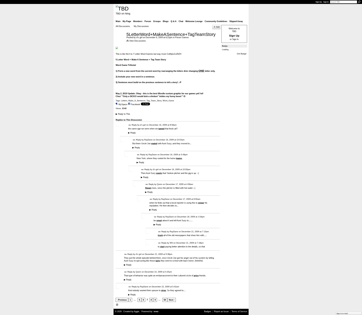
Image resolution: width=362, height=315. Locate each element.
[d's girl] (120, 40)
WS (171, 243)
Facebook (135, 104)
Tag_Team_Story (153, 100)
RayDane (148, 140)
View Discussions (137, 41)
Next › (172, 300)
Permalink (129, 125)
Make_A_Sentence (136, 100)
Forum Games (182, 37)
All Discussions (123, 26)
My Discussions (141, 26)
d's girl (139, 37)
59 (165, 300)
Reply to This (123, 114)
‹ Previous (122, 300)
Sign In (326, 2)
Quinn (159, 184)
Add (218, 27)
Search (359, 2)
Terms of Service (239, 311)
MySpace (122, 104)
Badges (207, 311)
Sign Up (318, 2)
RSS (117, 305)
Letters (124, 100)
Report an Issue (221, 311)
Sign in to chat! (342, 313)
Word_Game (168, 100)
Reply (132, 133)
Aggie (136, 311)
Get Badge (241, 54)
